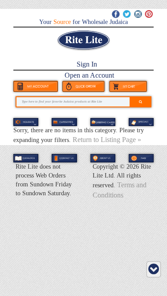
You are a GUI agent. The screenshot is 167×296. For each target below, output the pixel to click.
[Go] (140, 102)
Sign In (87, 64)
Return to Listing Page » (107, 139)
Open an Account (89, 75)
